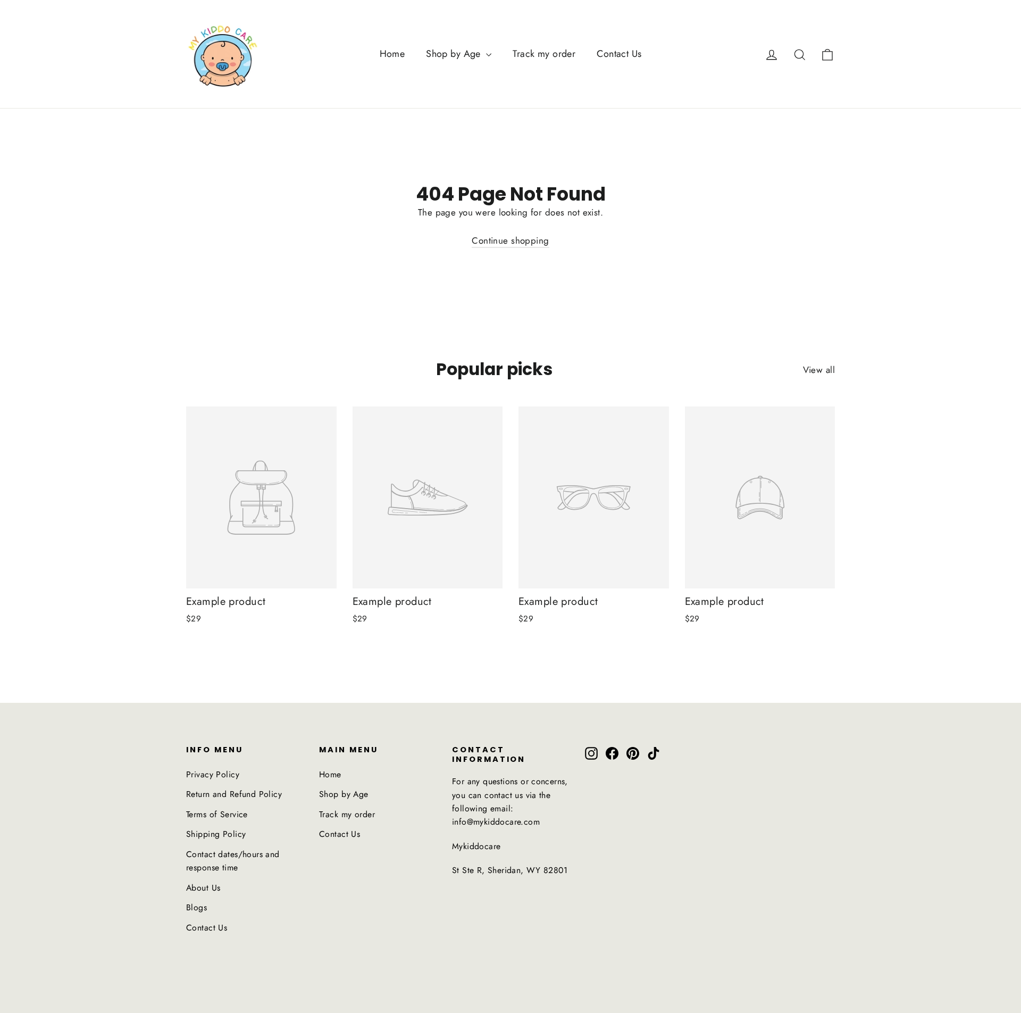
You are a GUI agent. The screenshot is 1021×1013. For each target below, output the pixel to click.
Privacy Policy (212, 774)
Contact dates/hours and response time (233, 861)
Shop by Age (454, 54)
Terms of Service (217, 814)
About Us (203, 888)
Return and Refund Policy (234, 794)
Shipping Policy (216, 834)
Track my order (544, 54)
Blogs (196, 907)
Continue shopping (510, 240)
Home (392, 54)
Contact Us (619, 54)
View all (819, 369)
